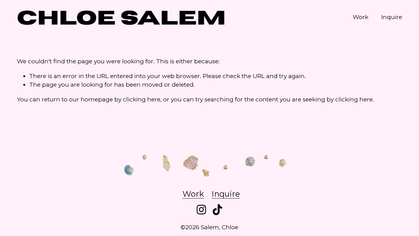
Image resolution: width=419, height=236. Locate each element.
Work (360, 17)
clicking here (141, 99)
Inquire (391, 17)
